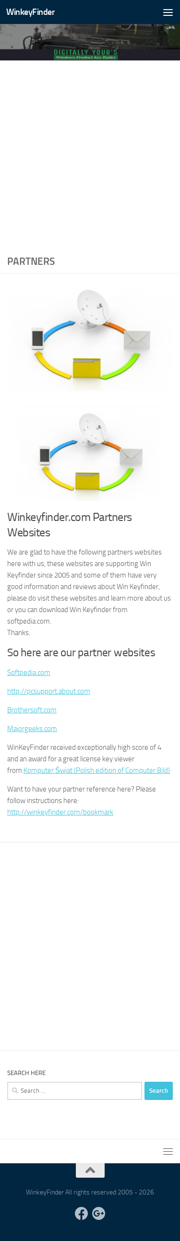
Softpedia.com (28, 672)
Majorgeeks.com (32, 728)
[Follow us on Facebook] (81, 1213)
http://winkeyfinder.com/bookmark (60, 812)
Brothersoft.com (32, 710)
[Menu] (168, 12)
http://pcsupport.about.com (48, 691)
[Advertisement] (90, 155)
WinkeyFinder (30, 12)
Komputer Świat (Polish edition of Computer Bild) (97, 770)
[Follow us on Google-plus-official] (99, 1213)
